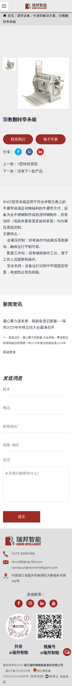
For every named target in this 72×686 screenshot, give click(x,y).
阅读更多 (9, 352)
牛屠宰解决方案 (44, 16)
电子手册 (50, 139)
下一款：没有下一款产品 (23, 171)
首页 (11, 16)
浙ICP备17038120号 (17, 670)
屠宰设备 (23, 16)
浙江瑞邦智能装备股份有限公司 (43, 665)
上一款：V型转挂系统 (20, 164)
